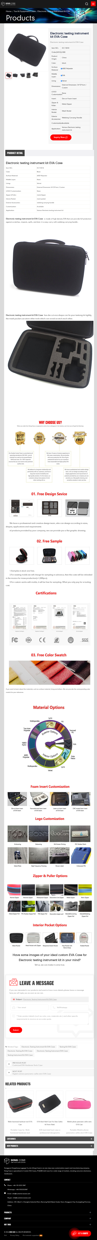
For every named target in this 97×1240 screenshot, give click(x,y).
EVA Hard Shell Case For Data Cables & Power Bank (49, 1123)
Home (8, 11)
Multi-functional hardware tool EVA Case (20, 1123)
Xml (5, 1235)
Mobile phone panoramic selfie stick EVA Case (79, 1123)
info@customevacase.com (21, 1194)
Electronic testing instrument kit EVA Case (40, 999)
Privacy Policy (14, 1235)
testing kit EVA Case (68, 1047)
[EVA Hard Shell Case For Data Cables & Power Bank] (49, 1104)
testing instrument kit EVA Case (20, 1055)
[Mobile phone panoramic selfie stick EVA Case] (79, 1104)
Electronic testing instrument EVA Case (52, 1051)
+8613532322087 (22, 1189)
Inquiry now (59, 137)
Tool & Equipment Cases (25, 11)
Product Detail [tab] (15, 153)
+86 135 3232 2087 (19, 1185)
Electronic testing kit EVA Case (20, 1051)
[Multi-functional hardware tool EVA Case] (20, 1104)
